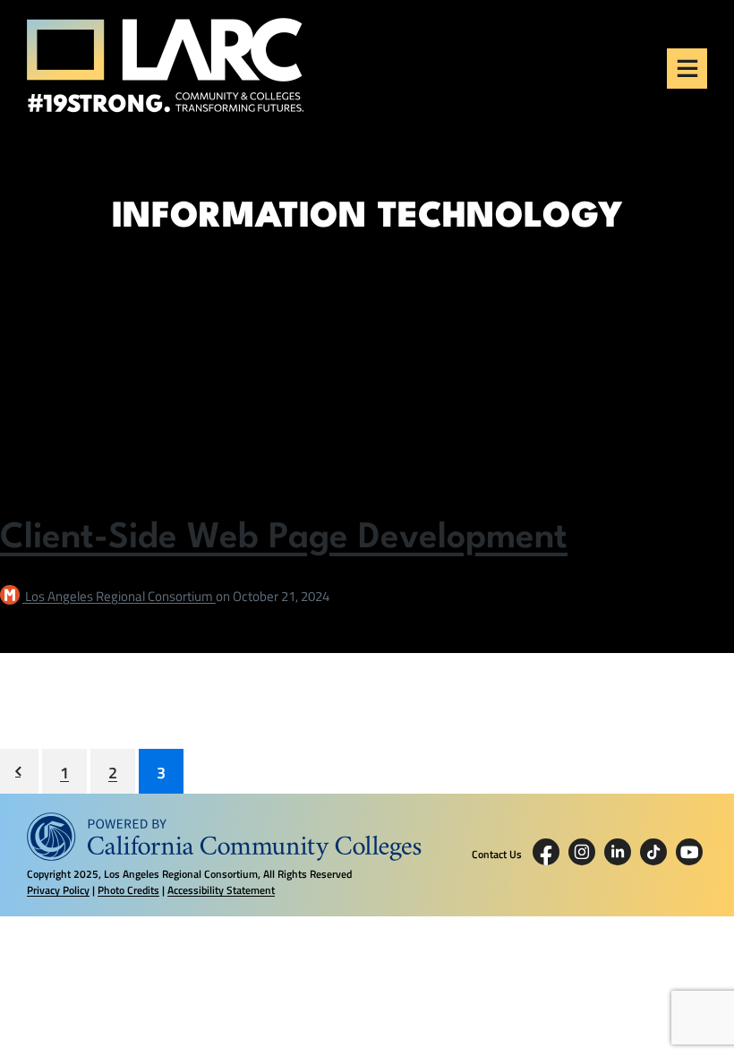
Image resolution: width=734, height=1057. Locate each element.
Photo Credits (128, 889)
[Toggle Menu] (687, 68)
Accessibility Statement (221, 889)
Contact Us (497, 854)
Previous (19, 771)
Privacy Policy (58, 889)
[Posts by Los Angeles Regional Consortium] (12, 596)
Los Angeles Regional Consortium (120, 596)
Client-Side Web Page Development (284, 538)
